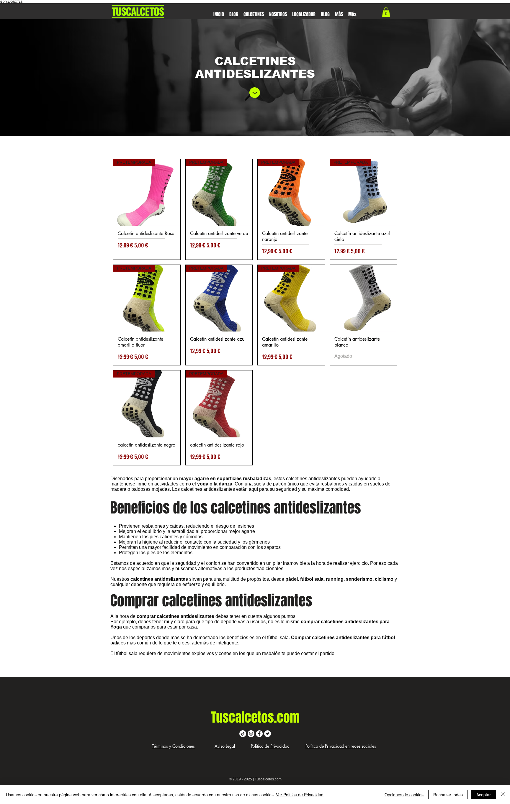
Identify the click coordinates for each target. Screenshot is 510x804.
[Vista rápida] (363, 298)
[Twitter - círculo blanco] (267, 733)
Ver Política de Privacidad (299, 795)
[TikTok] (242, 733)
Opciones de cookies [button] (404, 795)
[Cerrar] (502, 794)
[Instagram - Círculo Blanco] (251, 733)
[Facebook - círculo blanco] (259, 733)
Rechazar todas (448, 795)
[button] (254, 11)
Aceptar (483, 795)
